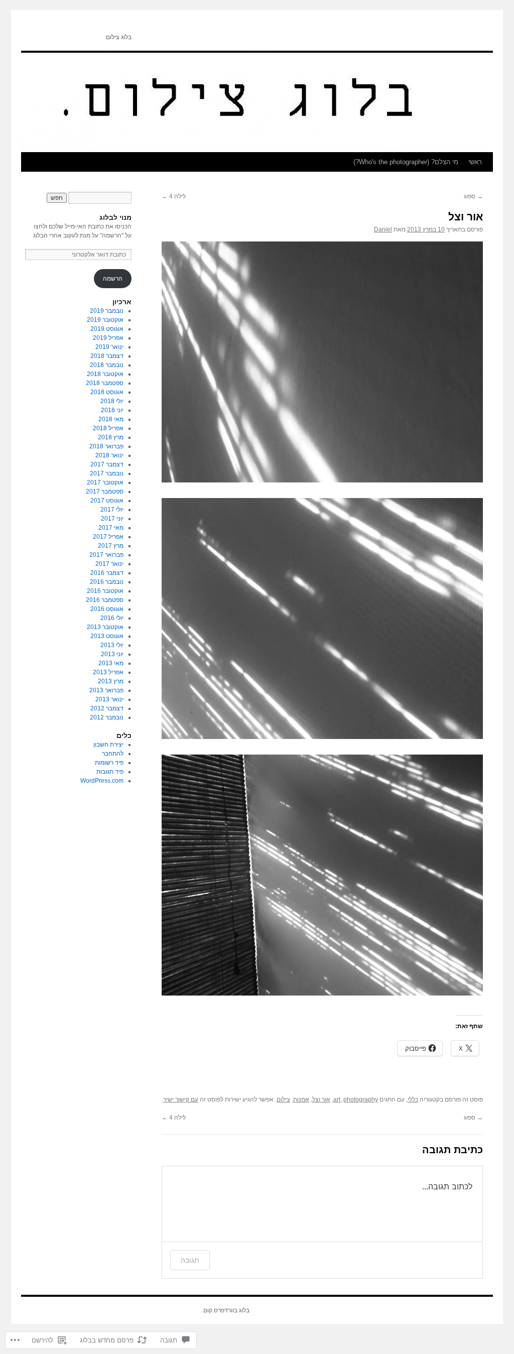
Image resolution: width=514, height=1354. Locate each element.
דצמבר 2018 (106, 355)
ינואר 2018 (109, 455)
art (336, 1099)
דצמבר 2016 (106, 572)
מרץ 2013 (110, 681)
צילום (283, 1099)
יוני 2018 (112, 410)
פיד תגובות (109, 771)
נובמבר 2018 (106, 364)
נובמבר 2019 (106, 310)
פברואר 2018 (106, 446)
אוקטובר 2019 (105, 319)
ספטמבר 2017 (104, 491)
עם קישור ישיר (180, 1099)
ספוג (473, 196)
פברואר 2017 (106, 554)
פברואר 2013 (106, 690)
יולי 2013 (111, 645)
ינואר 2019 (109, 346)
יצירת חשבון (108, 744)
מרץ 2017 (110, 545)
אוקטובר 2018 (105, 374)
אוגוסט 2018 (106, 392)
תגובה (190, 1260)
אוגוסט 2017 (106, 500)
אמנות (301, 1099)
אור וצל (465, 216)
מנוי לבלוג (115, 217)
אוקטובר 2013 (105, 627)
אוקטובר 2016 (105, 590)
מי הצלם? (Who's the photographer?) (405, 162)
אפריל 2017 (108, 536)
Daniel (383, 229)
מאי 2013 (110, 663)
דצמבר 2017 (106, 464)
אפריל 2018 (108, 428)
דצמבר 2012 (106, 708)
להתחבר (112, 753)
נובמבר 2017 (106, 473)
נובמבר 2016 (106, 581)
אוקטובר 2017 (105, 482)
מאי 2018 (110, 419)
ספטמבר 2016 (104, 599)
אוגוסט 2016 (106, 608)
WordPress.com (101, 780)
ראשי (475, 162)
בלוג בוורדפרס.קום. (225, 1310)
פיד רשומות (109, 762)
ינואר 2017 (109, 563)
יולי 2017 (111, 509)
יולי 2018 (111, 401)
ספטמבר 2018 (104, 383)
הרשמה (112, 278)
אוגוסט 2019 (106, 328)
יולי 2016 (111, 618)
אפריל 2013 (108, 672)
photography (360, 1099)
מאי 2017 (110, 527)
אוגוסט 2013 (106, 636)
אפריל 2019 (108, 337)
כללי (413, 1099)
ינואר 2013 (109, 699)
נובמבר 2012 (106, 717)
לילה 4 (174, 196)
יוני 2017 (112, 518)
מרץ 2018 (110, 437)
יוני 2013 (112, 654)
